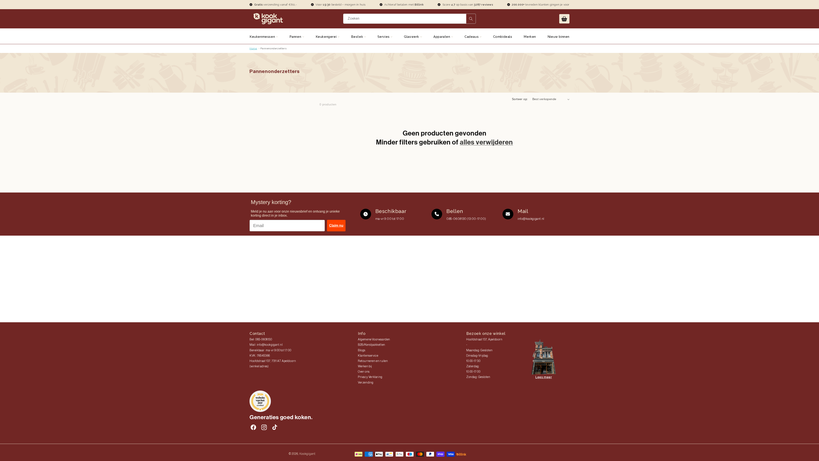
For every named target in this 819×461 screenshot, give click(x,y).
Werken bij (365, 366)
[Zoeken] (471, 19)
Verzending (365, 382)
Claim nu (336, 225)
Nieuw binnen (558, 37)
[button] (564, 18)
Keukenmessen (263, 37)
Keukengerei (327, 37)
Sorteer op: (520, 99)
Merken (530, 37)
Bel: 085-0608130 (261, 339)
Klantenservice (368, 355)
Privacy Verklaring (370, 377)
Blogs (361, 350)
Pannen (295, 37)
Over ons (364, 371)
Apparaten (442, 37)
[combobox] (409, 18)
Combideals (502, 37)
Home (253, 48)
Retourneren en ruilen (373, 361)
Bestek (357, 37)
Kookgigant (307, 453)
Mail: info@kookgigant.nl (266, 344)
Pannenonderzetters (273, 48)
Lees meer (543, 377)
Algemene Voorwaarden (374, 339)
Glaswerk (412, 37)
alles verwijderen (486, 142)
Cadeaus (472, 37)
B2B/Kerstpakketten (371, 344)
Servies (384, 37)
